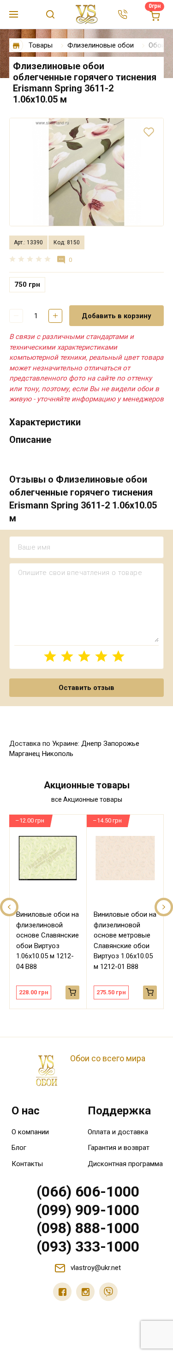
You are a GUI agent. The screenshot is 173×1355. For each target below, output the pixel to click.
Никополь (57, 754)
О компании (30, 1132)
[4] (101, 656)
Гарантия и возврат (118, 1147)
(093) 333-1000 (87, 1246)
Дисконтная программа (125, 1164)
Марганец (24, 754)
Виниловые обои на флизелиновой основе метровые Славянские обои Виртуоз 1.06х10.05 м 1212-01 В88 (125, 940)
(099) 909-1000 (87, 1210)
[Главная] (16, 45)
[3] (84, 656)
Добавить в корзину (116, 316)
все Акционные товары (86, 799)
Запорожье (121, 743)
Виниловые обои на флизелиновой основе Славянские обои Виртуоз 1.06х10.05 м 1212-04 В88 (47, 940)
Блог (19, 1147)
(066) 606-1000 (87, 1191)
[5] (118, 656)
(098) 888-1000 (87, 1228)
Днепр (91, 743)
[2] (67, 656)
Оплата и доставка (118, 1132)
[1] (50, 656)
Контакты (27, 1164)
